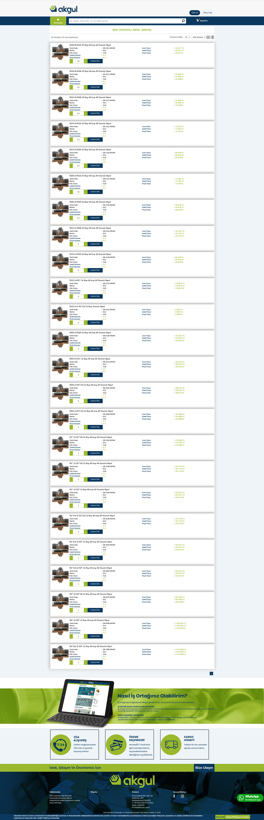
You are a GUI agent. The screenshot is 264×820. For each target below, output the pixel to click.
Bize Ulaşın (204, 767)
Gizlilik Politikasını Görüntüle (48, 818)
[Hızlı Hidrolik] (65, 8)
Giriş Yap (207, 12)
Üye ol (195, 12)
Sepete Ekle (95, 61)
